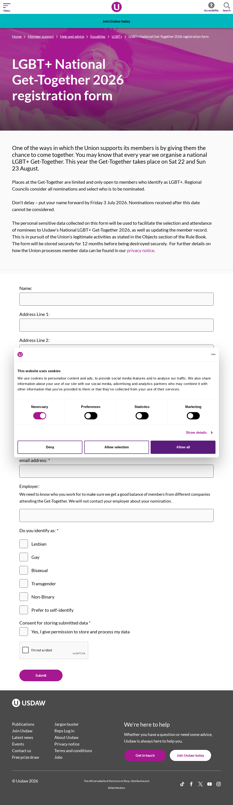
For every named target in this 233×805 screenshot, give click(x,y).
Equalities (97, 36)
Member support (41, 36)
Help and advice (72, 36)
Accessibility (211, 10)
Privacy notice (66, 743)
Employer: (29, 486)
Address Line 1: (34, 314)
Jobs (58, 757)
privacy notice (140, 250)
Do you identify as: (38, 530)
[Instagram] (218, 784)
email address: (34, 460)
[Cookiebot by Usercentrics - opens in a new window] (195, 354)
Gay (35, 557)
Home (16, 36)
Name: (25, 288)
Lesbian (38, 544)
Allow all (183, 447)
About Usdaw (66, 737)
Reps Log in (64, 730)
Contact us (21, 750)
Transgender (43, 583)
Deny (50, 447)
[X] (200, 784)
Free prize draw (25, 757)
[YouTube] (209, 784)
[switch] (90, 415)
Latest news (22, 737)
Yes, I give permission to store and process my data (80, 631)
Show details (196, 432)
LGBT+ (117, 36)
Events (18, 743)
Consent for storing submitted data (55, 622)
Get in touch (145, 755)
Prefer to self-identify (52, 610)
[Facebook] (191, 784)
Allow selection (116, 447)
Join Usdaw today (116, 21)
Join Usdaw (22, 730)
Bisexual (39, 570)
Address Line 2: (34, 340)
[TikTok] (182, 784)
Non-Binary (42, 596)
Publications (23, 724)
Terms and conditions (73, 750)
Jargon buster (66, 724)
